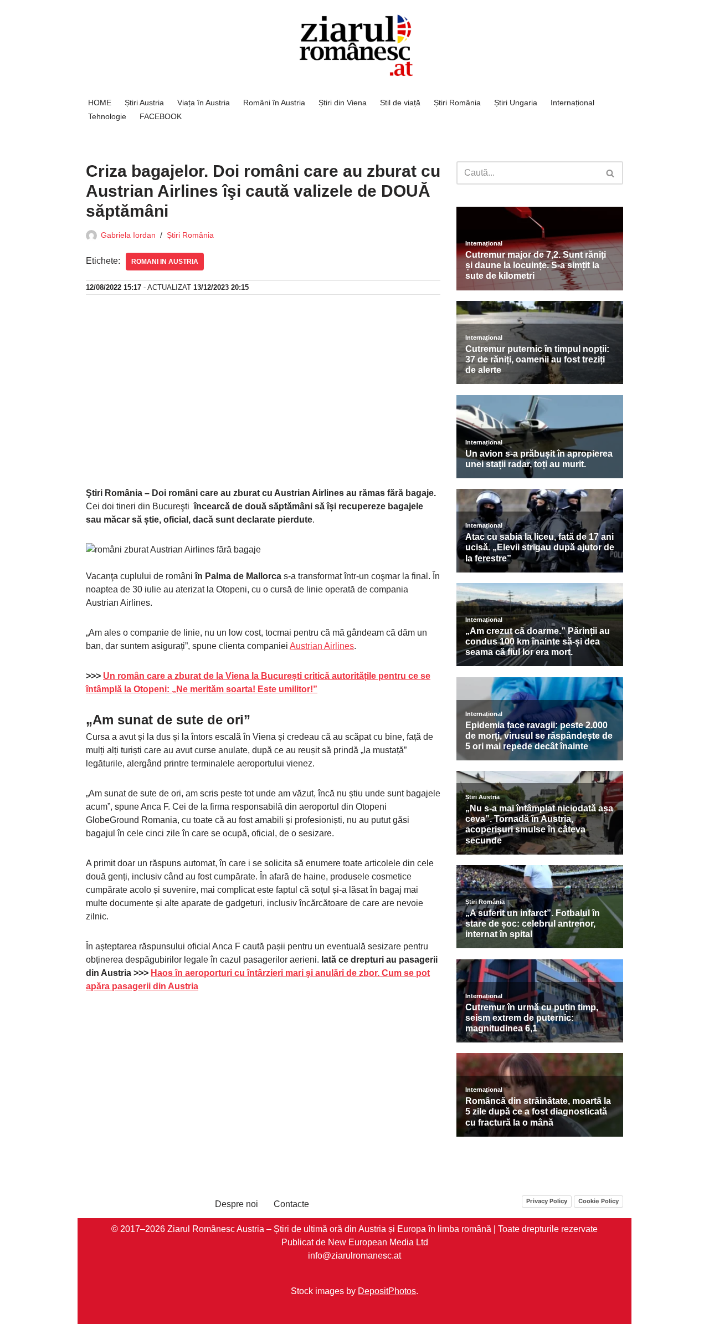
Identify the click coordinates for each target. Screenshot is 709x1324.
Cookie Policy (598, 1201)
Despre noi (236, 1204)
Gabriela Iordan (128, 235)
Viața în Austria (203, 102)
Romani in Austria (164, 261)
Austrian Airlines (322, 646)
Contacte (291, 1204)
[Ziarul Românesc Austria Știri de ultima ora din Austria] (354, 45)
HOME (99, 102)
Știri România (457, 102)
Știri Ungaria (515, 102)
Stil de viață (400, 102)
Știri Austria (144, 102)
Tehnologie (107, 116)
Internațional (572, 102)
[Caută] (610, 173)
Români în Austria (274, 102)
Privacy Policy (546, 1201)
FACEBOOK (161, 116)
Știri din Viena (342, 102)
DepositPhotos (387, 1290)
